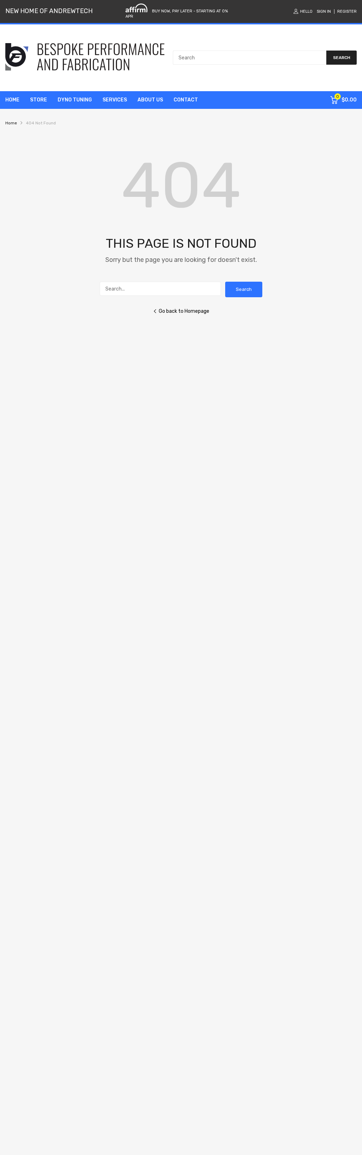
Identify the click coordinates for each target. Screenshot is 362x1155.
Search (244, 289)
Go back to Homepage (184, 311)
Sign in (324, 11)
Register (347, 11)
